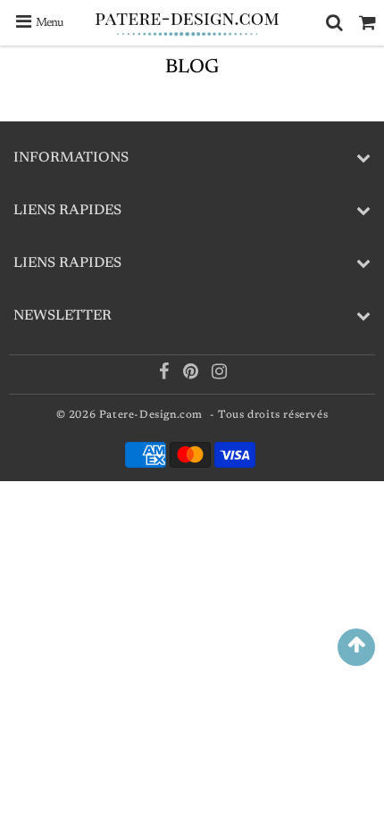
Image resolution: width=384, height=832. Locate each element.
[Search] (334, 22)
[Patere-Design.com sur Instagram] (219, 375)
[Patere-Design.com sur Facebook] (166, 375)
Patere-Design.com (151, 415)
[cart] (367, 22)
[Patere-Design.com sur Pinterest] (192, 375)
